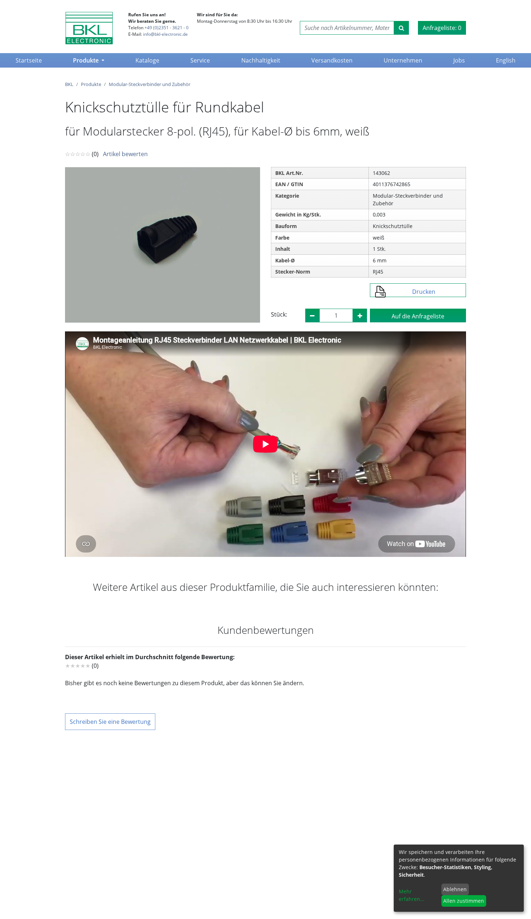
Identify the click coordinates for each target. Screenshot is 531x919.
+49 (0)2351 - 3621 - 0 (166, 28)
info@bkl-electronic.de (165, 34)
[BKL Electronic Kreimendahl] (89, 28)
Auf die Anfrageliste (418, 316)
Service (200, 60)
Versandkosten (332, 60)
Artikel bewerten (125, 154)
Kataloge (147, 60)
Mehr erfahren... (411, 895)
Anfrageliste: (442, 28)
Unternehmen (403, 60)
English (505, 60)
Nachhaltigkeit (260, 60)
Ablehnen (455, 889)
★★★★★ (77, 666)
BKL (69, 84)
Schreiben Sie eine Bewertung (110, 722)
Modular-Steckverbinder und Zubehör (149, 84)
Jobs (459, 60)
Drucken (423, 292)
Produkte (86, 60)
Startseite (30, 60)
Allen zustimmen (463, 900)
